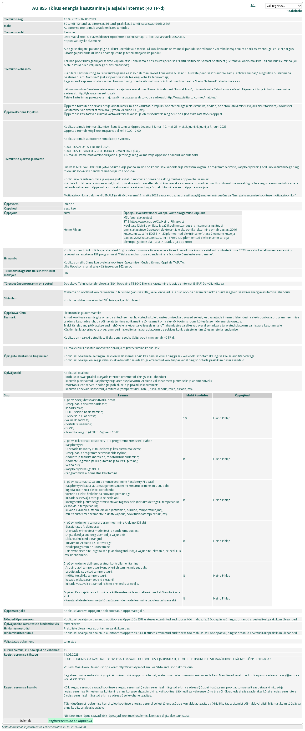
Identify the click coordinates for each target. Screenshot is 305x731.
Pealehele (294, 11)
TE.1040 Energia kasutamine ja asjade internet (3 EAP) (166, 284)
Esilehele (25, 721)
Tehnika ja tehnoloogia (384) (97, 284)
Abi (253, 5)
